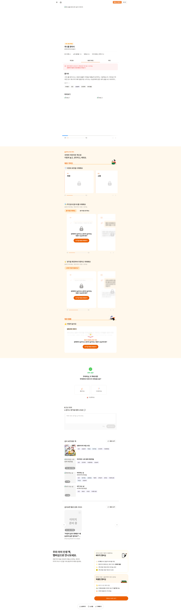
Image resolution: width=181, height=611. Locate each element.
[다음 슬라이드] (117, 525)
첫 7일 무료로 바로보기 (81, 240)
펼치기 (66, 83)
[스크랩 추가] (79, 512)
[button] (73, 525)
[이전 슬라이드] (64, 525)
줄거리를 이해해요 (70, 210)
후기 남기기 (111, 426)
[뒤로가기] (57, 2)
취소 (104, 426)
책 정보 (72, 60)
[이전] (113, 138)
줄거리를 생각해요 (84, 210)
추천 (109, 60)
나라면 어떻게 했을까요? (72, 268)
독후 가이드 (91, 60)
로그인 (124, 2)
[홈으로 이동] (61, 2)
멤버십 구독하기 (117, 2)
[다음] (116, 138)
